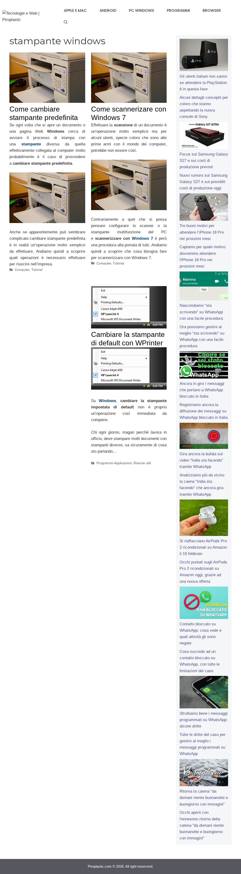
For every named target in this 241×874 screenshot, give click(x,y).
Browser (212, 10)
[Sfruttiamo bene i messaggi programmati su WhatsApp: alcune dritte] (204, 693)
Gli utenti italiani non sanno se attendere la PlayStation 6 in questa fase (203, 82)
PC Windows (141, 10)
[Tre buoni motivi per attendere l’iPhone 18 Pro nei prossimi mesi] (204, 208)
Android (108, 10)
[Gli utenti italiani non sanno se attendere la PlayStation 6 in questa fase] (204, 56)
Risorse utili (142, 463)
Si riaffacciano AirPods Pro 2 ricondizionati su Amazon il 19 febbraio (203, 547)
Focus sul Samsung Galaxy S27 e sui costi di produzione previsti (204, 160)
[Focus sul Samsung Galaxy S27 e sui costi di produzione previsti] (204, 136)
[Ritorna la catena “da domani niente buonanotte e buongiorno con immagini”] (204, 773)
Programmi (178, 10)
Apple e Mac (75, 10)
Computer (22, 269)
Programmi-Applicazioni (114, 463)
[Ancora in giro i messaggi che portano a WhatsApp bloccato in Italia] (204, 365)
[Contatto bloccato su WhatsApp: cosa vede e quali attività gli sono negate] (204, 604)
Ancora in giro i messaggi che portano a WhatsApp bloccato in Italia (202, 390)
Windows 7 (142, 238)
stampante (31, 144)
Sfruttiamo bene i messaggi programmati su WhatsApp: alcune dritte (204, 719)
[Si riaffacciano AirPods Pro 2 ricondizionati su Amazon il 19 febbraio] (204, 518)
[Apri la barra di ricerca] (65, 22)
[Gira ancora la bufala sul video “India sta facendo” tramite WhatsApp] (204, 437)
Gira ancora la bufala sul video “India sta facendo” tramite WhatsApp (201, 460)
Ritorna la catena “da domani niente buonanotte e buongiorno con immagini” (204, 797)
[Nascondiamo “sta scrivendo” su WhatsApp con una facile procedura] (204, 287)
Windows (107, 401)
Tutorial (36, 269)
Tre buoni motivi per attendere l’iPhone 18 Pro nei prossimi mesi (202, 232)
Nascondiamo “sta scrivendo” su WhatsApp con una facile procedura (201, 311)
